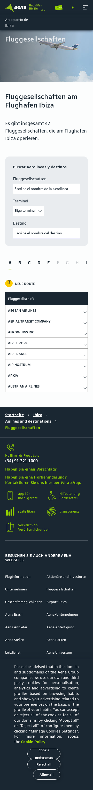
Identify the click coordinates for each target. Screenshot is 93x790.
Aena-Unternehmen (62, 614)
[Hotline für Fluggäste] (46, 448)
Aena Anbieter (16, 627)
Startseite (14, 415)
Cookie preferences (44, 754)
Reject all (43, 764)
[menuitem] (46, 56)
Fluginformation (17, 576)
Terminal (20, 201)
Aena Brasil (13, 614)
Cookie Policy (33, 741)
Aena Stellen (14, 640)
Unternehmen (16, 589)
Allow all (46, 774)
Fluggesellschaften (30, 179)
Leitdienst (12, 652)
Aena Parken (56, 640)
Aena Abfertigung (60, 627)
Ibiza (37, 415)
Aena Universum (59, 652)
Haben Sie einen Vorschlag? (31, 469)
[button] (85, 7)
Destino (20, 223)
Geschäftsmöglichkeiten (23, 602)
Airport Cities (57, 602)
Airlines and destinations (28, 421)
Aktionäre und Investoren (66, 576)
